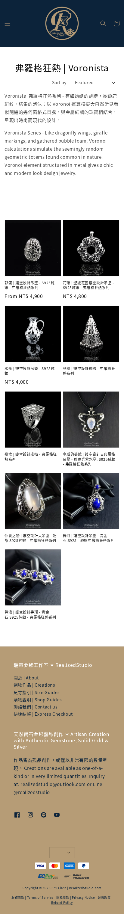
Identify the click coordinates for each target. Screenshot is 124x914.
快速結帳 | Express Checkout (43, 714)
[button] (7, 23)
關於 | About (26, 678)
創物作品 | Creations (34, 685)
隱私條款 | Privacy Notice (75, 897)
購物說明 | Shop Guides (38, 700)
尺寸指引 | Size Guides (37, 692)
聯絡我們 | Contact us (35, 707)
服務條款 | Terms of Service (32, 897)
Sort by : (60, 82)
